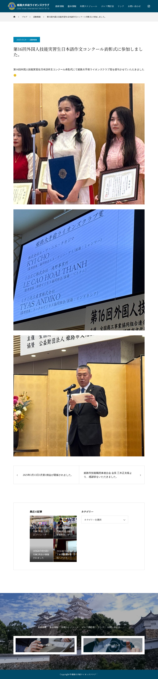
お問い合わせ (134, 6)
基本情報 (72, 6)
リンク (121, 6)
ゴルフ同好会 (107, 6)
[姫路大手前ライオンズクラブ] (28, 6)
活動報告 (33, 39)
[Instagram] (148, 6)
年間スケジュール (88, 6)
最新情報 (59, 6)
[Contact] (82, 617)
